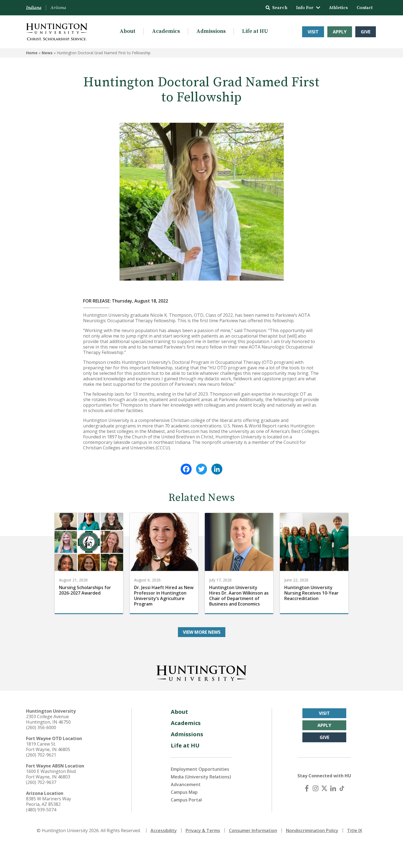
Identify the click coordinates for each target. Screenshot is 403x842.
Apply (340, 32)
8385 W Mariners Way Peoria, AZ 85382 (48, 801)
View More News (201, 632)
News (47, 52)
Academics (166, 31)
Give (365, 32)
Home (32, 52)
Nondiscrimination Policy (312, 830)
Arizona (58, 7)
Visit (313, 32)
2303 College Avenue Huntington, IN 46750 (48, 719)
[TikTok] (342, 788)
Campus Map (184, 792)
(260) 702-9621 (41, 755)
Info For (305, 7)
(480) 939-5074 (41, 810)
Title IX (354, 830)
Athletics (338, 7)
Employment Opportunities (200, 769)
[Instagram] (315, 788)
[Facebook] (186, 469)
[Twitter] (201, 469)
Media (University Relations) (201, 777)
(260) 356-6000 (41, 727)
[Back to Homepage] (201, 672)
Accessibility (164, 830)
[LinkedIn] (216, 469)
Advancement (186, 784)
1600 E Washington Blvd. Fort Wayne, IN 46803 (51, 774)
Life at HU (255, 31)
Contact (365, 7)
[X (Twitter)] (324, 788)
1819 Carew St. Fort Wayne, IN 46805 (48, 746)
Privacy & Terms (203, 830)
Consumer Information (253, 830)
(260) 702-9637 (41, 782)
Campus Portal (186, 800)
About (127, 31)
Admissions (211, 31)
